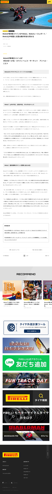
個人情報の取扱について (6, 487)
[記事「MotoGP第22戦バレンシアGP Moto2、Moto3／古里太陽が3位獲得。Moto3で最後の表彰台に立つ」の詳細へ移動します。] (32, 289)
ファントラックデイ (7, 473)
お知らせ (4, 461)
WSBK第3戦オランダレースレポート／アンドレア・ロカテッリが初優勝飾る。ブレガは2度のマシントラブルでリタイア (26, 239)
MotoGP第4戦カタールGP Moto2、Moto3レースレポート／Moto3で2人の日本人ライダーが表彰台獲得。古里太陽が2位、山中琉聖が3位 (26, 231)
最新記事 (4, 469)
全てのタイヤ (26, 461)
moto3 (10, 305)
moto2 (7, 305)
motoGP (5, 305)
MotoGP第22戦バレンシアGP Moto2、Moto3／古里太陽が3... (31, 304)
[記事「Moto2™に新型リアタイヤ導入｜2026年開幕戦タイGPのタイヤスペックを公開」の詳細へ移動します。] (12, 289)
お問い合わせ (14, 487)
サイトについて (6, 465)
